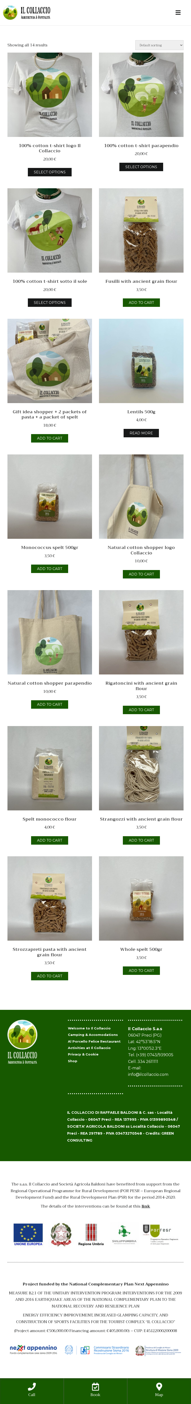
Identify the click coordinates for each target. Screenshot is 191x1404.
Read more (141, 433)
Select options (50, 172)
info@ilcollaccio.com (148, 1074)
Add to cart (141, 302)
